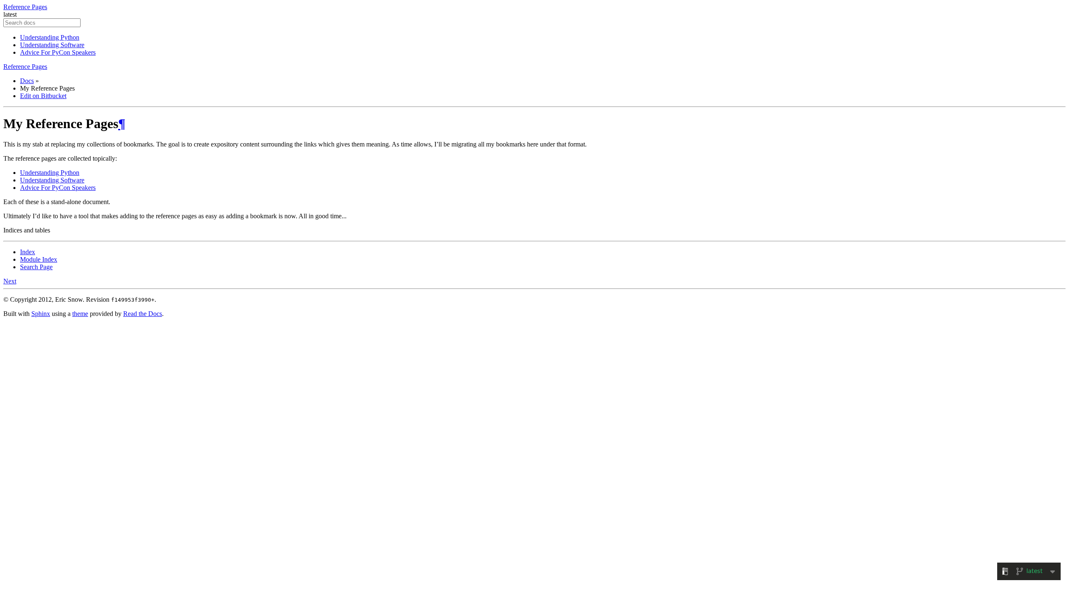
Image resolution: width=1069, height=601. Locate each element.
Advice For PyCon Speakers (58, 52)
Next (9, 281)
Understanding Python (49, 37)
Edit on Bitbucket (43, 95)
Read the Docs (142, 313)
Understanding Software (52, 44)
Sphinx (40, 313)
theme (80, 313)
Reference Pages (25, 6)
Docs (27, 80)
